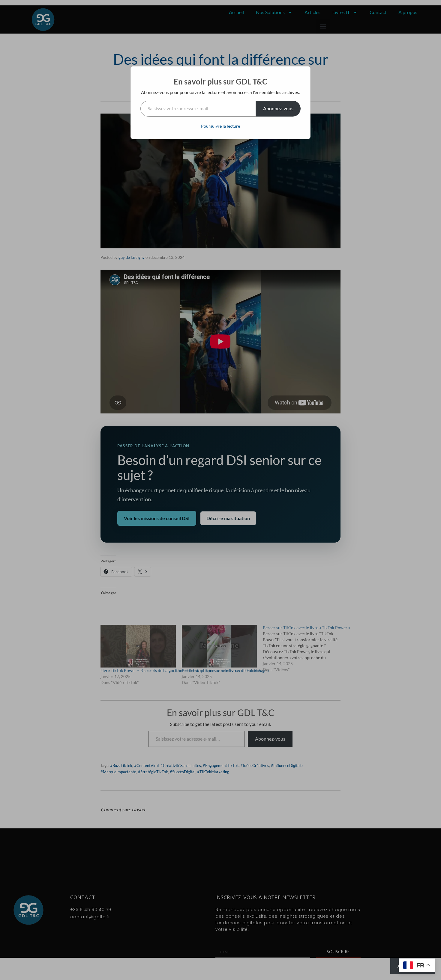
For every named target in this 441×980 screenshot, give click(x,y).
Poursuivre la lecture (220, 126)
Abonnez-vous (278, 108)
